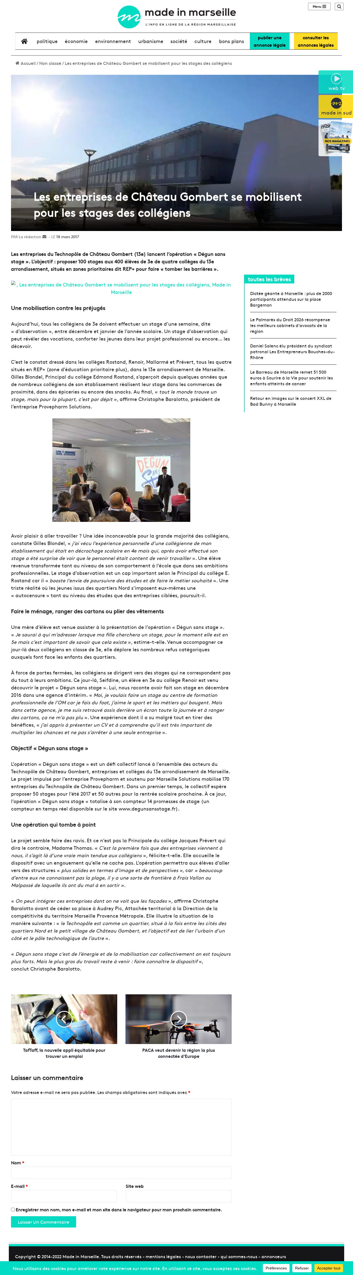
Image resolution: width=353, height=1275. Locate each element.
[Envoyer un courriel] (44, 236)
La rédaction (30, 236)
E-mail (19, 1186)
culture (203, 41)
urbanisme (150, 41)
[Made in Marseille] (176, 17)
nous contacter (200, 1256)
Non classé (50, 63)
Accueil (28, 63)
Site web (135, 1186)
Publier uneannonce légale (270, 41)
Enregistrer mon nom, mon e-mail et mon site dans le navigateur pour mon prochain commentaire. (119, 1209)
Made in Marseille (81, 1256)
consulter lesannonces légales (316, 41)
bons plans (231, 41)
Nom (17, 1162)
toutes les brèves (269, 279)
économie (76, 41)
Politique (47, 41)
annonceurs (273, 1256)
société (178, 41)
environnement (113, 41)
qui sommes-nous (239, 1256)
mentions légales (163, 1256)
